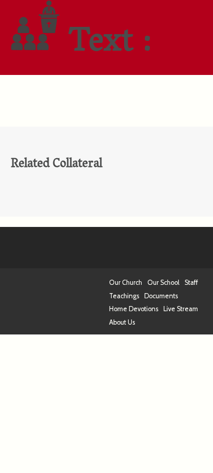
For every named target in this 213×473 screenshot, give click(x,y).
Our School (163, 282)
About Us (122, 322)
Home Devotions (133, 309)
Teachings (124, 296)
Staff (191, 282)
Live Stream (180, 309)
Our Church (125, 282)
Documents (161, 296)
